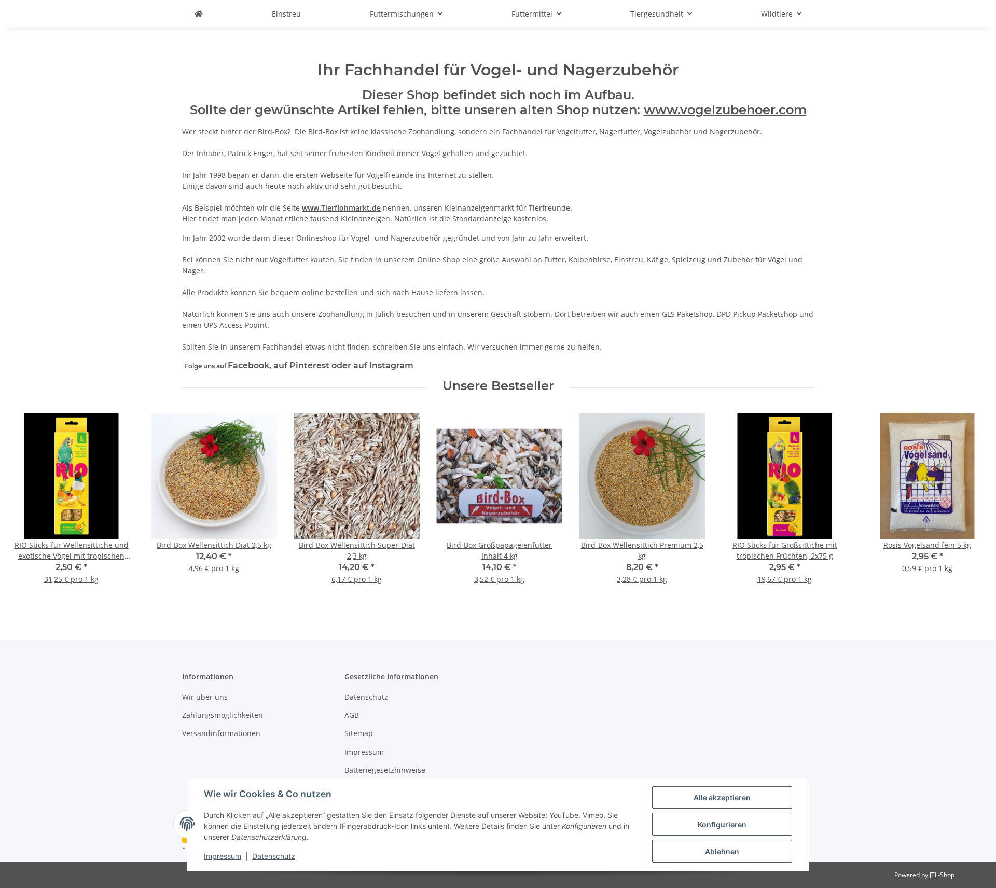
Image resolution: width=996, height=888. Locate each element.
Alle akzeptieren (722, 797)
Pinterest (309, 365)
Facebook (248, 365)
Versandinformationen (221, 733)
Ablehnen (722, 851)
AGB (351, 715)
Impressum (222, 856)
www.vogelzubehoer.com (725, 109)
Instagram (391, 365)
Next (970, 505)
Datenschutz (273, 856)
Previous (25, 505)
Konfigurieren (722, 824)
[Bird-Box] (198, 13)
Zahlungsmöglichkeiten (222, 715)
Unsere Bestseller (498, 386)
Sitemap (358, 733)
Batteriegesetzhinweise (384, 770)
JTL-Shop (942, 874)
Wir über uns (205, 697)
